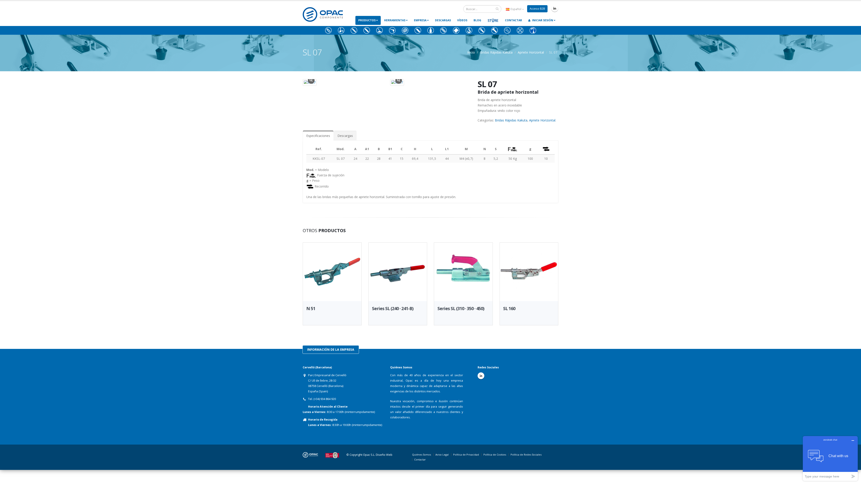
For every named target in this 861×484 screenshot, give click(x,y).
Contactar (513, 20)
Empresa (420, 20)
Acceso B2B (537, 9)
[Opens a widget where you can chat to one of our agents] (830, 458)
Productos (367, 20)
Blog (477, 20)
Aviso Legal (442, 454)
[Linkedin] (554, 8)
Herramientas (395, 20)
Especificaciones (318, 136)
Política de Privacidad (466, 454)
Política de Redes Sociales (526, 454)
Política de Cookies (494, 454)
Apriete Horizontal (531, 52)
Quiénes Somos (421, 454)
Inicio (471, 52)
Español (516, 9)
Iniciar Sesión (542, 20)
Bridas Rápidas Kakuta (496, 52)
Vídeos (462, 20)
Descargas (443, 20)
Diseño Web (384, 455)
